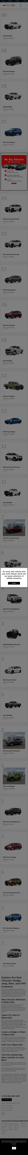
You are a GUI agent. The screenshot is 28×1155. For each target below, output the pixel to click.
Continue (14, 583)
